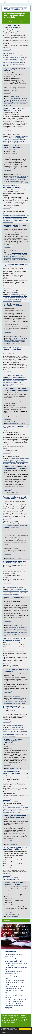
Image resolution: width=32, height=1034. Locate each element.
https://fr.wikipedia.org (13, 494)
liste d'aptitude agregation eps (19, 698)
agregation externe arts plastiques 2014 (11, 594)
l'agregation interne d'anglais (12, 343)
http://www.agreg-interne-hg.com (15, 375)
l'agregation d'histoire (17, 102)
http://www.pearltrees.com (14, 625)
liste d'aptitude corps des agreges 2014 (13, 699)
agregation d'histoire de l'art (11, 591)
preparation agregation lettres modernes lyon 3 (13, 812)
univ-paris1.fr (10, 53)
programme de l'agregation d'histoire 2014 (13, 956)
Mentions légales (13, 1015)
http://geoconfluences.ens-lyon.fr (16, 423)
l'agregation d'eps (9, 701)
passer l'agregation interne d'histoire (20, 458)
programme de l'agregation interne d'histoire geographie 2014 (16, 960)
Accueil (4, 1015)
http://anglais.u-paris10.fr (14, 768)
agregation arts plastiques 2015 (19, 592)
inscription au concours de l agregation (14, 1007)
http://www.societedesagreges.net (16, 336)
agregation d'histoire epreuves (11, 734)
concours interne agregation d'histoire (14, 341)
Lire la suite (6, 50)
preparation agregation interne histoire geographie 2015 (15, 987)
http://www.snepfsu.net (13, 696)
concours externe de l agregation (16, 999)
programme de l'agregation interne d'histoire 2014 (16, 964)
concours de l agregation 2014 (15, 980)
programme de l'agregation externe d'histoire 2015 (16, 182)
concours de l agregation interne (16, 1010)
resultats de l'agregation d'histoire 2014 (18, 215)
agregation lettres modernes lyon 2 (14, 807)
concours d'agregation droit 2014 (11, 142)
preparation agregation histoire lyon (15, 977)
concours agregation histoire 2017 (14, 992)
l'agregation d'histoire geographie (16, 181)
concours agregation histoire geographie (14, 996)
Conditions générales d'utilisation (14, 1016)
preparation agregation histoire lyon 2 (15, 983)
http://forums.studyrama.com (14, 587)
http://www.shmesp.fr (13, 96)
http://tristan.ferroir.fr (12, 844)
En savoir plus (8, 1032)
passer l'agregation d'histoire (12, 460)
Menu (28, 1)
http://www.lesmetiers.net (14, 558)
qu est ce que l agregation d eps (16, 703)
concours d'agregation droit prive (19, 141)
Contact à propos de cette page (18, 1019)
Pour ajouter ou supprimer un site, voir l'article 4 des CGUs (14, 1021)
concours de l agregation (13, 1003)
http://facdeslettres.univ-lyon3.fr (16, 251)
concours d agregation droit (14, 1001)
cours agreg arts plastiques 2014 (18, 589)
